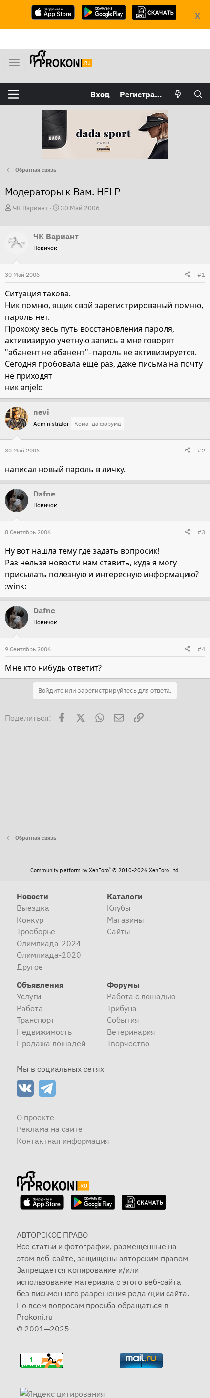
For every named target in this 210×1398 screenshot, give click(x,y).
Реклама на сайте (50, 1129)
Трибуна (122, 1008)
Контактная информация (63, 1141)
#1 (201, 274)
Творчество (128, 1043)
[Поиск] (198, 94)
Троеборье (36, 931)
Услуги (29, 996)
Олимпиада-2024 (49, 943)
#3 (201, 532)
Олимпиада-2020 (49, 955)
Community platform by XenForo (105, 870)
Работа (30, 1008)
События (123, 1020)
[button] (13, 94)
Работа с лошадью (141, 996)
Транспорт (36, 1020)
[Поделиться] (187, 275)
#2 (201, 450)
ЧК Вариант (30, 208)
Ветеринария (131, 1032)
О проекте (35, 1117)
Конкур (30, 919)
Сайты (118, 931)
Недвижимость (44, 1032)
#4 (201, 649)
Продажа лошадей (51, 1043)
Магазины (125, 919)
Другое (30, 966)
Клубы (119, 908)
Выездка (33, 908)
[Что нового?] (178, 94)
